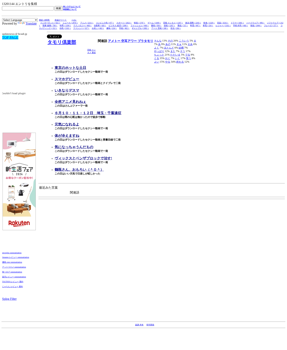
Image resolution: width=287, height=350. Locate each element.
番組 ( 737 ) (182, 25)
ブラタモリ (145, 41)
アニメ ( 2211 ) (87, 23)
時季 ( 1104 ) (65, 25)
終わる (180, 61)
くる (156, 58)
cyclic (74, 20)
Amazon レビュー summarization (15, 257)
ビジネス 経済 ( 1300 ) (118, 25)
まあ (190, 44)
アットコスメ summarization (14, 267)
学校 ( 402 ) (124, 28)
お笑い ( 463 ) (98, 28)
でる (187, 54)
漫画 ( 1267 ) (169, 25)
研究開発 (150, 325)
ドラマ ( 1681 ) (237, 23)
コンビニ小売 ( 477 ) (105, 23)
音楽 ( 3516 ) (222, 23)
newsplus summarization (11, 253)
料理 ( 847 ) (195, 25)
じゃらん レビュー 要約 (12, 286)
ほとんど (169, 47)
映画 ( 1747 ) (139, 23)
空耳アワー (129, 41)
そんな (158, 40)
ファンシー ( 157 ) (81, 28)
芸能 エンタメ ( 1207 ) (173, 23)
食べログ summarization (12, 272)
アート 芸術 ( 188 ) (159, 28)
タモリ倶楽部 (61, 42)
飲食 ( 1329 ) (209, 23)
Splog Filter (9, 298)
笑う (188, 58)
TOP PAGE (10, 37)
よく (156, 47)
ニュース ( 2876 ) (70, 23)
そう (182, 51)
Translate (31, 23)
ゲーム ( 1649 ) (154, 23)
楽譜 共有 (139, 325)
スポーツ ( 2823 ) (124, 23)
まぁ (179, 44)
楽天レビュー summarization (14, 277)
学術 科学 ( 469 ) (240, 25)
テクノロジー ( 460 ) (82, 25)
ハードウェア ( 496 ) (255, 23)
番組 (94, 53)
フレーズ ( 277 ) (271, 25)
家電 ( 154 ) (208, 25)
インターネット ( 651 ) (50, 23)
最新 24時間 (44, 20)
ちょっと (159, 54)
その (170, 40)
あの (167, 44)
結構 (181, 47)
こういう (184, 40)
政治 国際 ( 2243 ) (193, 23)
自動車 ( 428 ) (100, 25)
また (172, 51)
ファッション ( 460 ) (140, 25)
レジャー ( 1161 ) (223, 25)
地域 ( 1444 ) (256, 25)
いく (177, 58)
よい (156, 61)
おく (167, 58)
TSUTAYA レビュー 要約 (12, 282)
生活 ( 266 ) (175, 28)
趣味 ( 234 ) (111, 28)
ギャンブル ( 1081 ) (140, 28)
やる (167, 61)
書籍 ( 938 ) (156, 25)
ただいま (175, 54)
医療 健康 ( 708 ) (50, 25)
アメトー (114, 41)
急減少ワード (61, 20)
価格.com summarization (12, 262)
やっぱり (159, 51)
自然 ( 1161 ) (65, 28)
